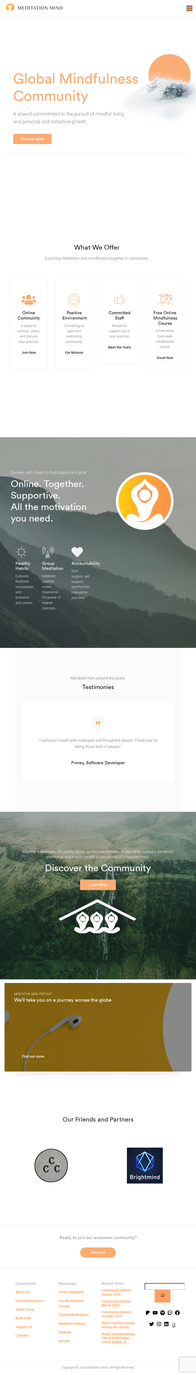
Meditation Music (72, 1323)
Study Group (25, 1309)
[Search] (162, 1296)
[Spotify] (162, 1313)
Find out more (33, 1056)
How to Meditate (71, 1292)
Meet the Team (119, 347)
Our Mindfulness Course (71, 1303)
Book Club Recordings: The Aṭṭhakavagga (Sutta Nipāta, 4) (119, 1338)
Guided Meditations (74, 1315)
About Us (22, 1292)
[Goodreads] (174, 1326)
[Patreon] (148, 1313)
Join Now (29, 352)
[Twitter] (151, 1324)
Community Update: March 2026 (117, 1303)
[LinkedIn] (166, 1324)
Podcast (65, 1332)
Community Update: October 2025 (117, 1314)
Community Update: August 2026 (117, 1292)
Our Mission (74, 352)
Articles (64, 1341)
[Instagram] (159, 1324)
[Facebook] (177, 1313)
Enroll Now (165, 358)
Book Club (23, 1318)
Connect (22, 1335)
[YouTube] (155, 1313)
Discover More (32, 139)
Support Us (24, 1327)
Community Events (30, 1301)
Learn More (98, 885)
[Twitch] (170, 1313)
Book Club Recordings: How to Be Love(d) (119, 1325)
